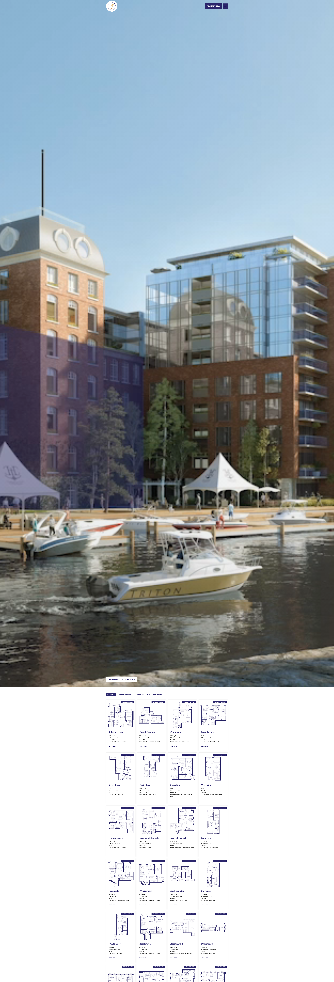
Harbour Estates (126, 694)
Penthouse (158, 694)
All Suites (111, 694)
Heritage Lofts (143, 694)
